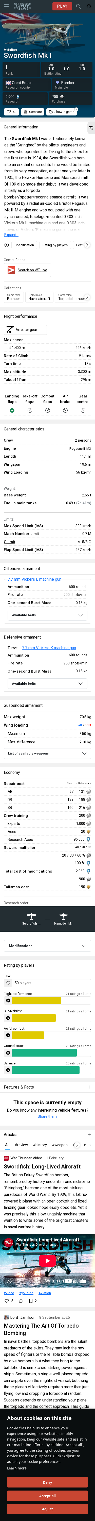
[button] (91, 128)
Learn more (17, 1468)
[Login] (89, 6)
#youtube (26, 1293)
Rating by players (55, 245)
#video (9, 1293)
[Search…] (78, 6)
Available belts (24, 615)
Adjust (47, 1509)
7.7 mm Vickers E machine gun (34, 579)
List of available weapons (28, 753)
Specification (24, 245)
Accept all (47, 1496)
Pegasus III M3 (80, 448)
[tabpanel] (47, 601)
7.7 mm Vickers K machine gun (49, 647)
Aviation (45, 1293)
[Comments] (21, 1301)
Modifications (20, 946)
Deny (47, 1482)
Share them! (48, 1116)
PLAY (62, 6)
